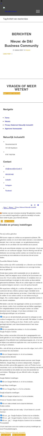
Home (7, 117)
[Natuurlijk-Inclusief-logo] (17, 11)
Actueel (28, 50)
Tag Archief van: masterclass (15, 19)
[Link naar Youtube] (38, 205)
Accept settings (6, 435)
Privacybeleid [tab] (4, 423)
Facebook (8, 191)
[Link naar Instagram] (34, 205)
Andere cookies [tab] (5, 406)
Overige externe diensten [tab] (8, 357)
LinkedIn (8, 180)
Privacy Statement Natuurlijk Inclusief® (19, 125)
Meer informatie (9, 221)
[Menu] (37, 11)
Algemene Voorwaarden (13, 128)
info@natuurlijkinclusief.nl (13, 169)
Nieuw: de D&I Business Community (21, 43)
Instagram (8, 185)
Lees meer (7, 53)
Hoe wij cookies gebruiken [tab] (8, 234)
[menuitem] (37, 11)
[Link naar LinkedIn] (31, 205)
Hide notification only (19, 435)
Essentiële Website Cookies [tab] (9, 261)
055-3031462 (9, 174)
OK (2, 221)
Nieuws (7, 121)
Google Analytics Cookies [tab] (8, 332)
